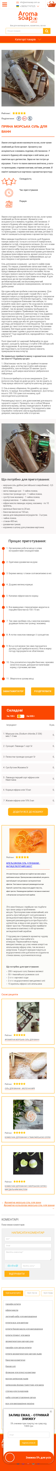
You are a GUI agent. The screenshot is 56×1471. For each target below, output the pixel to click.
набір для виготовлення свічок (21, 1397)
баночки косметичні (15, 1360)
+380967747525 (27, 6)
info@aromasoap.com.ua (30, 2)
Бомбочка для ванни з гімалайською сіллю (27, 1137)
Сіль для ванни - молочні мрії (20, 1088)
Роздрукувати (42, 691)
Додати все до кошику (28, 812)
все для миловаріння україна (20, 1403)
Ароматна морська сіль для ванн (22, 1039)
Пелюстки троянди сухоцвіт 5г (21, 757)
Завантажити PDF (13, 691)
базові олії (11, 1366)
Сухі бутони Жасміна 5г (17, 767)
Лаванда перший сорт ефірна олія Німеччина (22, 778)
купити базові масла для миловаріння (24, 1329)
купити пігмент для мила (18, 1335)
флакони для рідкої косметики (21, 1372)
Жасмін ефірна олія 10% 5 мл (20, 800)
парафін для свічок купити (19, 1347)
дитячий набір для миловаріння (21, 1316)
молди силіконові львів (17, 1378)
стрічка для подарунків (17, 1391)
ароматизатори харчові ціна (19, 1341)
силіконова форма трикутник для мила (25, 1385)
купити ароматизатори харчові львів (24, 1354)
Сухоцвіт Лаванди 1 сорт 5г (19, 746)
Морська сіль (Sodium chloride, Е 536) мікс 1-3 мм (24, 735)
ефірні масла (12, 1310)
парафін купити (13, 1304)
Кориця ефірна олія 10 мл (18, 790)
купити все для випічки (17, 1323)
